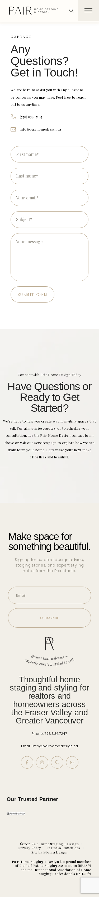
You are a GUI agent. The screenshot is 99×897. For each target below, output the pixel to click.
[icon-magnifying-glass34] (71, 11)
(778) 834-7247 (31, 116)
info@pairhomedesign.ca (40, 129)
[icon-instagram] (42, 762)
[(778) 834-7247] (13, 116)
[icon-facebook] (27, 762)
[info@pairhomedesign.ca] (13, 129)
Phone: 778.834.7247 (49, 733)
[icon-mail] (72, 762)
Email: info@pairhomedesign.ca (49, 746)
